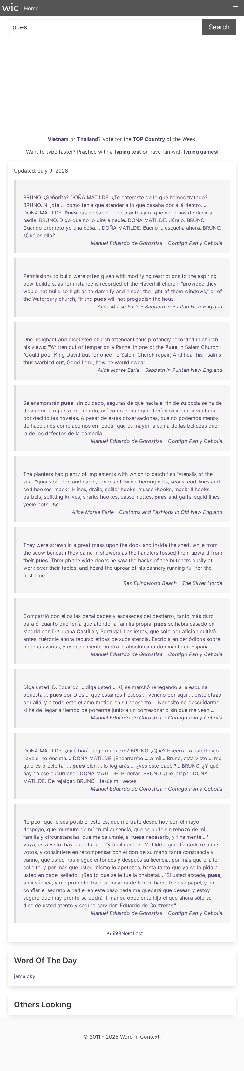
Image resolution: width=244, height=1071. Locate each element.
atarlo (92, 844)
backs (145, 560)
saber (102, 212)
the (192, 276)
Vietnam (58, 139)
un (133, 710)
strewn (58, 545)
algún (170, 844)
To (116, 355)
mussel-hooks (155, 489)
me (192, 710)
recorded (111, 283)
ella (207, 860)
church (170, 283)
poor (46, 355)
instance (83, 283)
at (210, 560)
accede (196, 875)
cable (89, 481)
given (107, 276)
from (212, 545)
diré (101, 220)
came (86, 552)
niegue (84, 860)
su (183, 403)
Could (32, 355)
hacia (151, 403)
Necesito (168, 702)
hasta (149, 867)
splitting (53, 497)
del (76, 410)
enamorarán (45, 403)
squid (200, 497)
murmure (68, 829)
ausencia (120, 829)
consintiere (57, 852)
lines (214, 497)
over (42, 568)
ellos (66, 616)
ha (211, 403)
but (86, 355)
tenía (87, 205)
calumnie (112, 837)
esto (71, 702)
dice (28, 905)
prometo (54, 228)
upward (200, 552)
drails (95, 489)
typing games (200, 151)
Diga (28, 687)
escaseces (129, 616)
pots (42, 504)
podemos (190, 418)
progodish (139, 299)
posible (78, 821)
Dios (78, 695)
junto (118, 710)
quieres (32, 766)
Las (128, 631)
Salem (192, 347)
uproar (122, 568)
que (163, 197)
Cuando (32, 228)
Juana (68, 631)
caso (112, 890)
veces (129, 781)
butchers (180, 560)
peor (36, 821)
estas (114, 418)
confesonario (153, 710)
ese (45, 773)
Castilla (85, 631)
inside (160, 545)
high (75, 291)
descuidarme (203, 702)
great (84, 545)
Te (117, 197)
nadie (29, 220)
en (95, 426)
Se (26, 403)
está (189, 758)
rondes (106, 481)
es (39, 235)
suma (163, 426)
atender (114, 205)
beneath (56, 552)
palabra (119, 882)
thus (141, 339)
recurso (85, 639)
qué (214, 766)
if (81, 299)
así (104, 410)
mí (157, 758)
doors (102, 560)
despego (33, 829)
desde (150, 821)
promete (78, 882)
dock (135, 545)
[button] (235, 8)
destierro (163, 616)
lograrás (119, 766)
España (200, 646)
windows (195, 291)
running (176, 568)
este (154, 766)
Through (61, 560)
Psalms (212, 355)
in (198, 339)
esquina (198, 687)
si (25, 710)
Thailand (87, 139)
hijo (157, 898)
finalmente (188, 837)
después (132, 860)
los (40, 433)
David (73, 355)
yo (69, 228)
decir (202, 212)
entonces (105, 860)
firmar (111, 898)
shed (183, 545)
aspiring (207, 276)
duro (208, 616)
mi (108, 750)
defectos (55, 433)
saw (122, 560)
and (120, 291)
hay (27, 773)
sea (27, 481)
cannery (156, 568)
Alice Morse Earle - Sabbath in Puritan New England (160, 306)
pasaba (155, 205)
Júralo (176, 220)
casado (198, 624)
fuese (137, 837)
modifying (139, 276)
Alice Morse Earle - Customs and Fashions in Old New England (147, 512)
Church (209, 347)
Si (168, 875)
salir (174, 410)
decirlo (41, 418)
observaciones (140, 418)
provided (194, 283)
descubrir (34, 410)
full (190, 568)
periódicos (192, 639)
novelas (68, 418)
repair (163, 355)
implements (102, 474)
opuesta (33, 695)
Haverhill (149, 283)
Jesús (105, 781)
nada (125, 890)
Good (73, 362)
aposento (140, 702)
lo (155, 197)
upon (112, 545)
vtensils (188, 474)
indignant (45, 339)
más (196, 616)
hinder (133, 291)
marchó (141, 687)
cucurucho (63, 773)
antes (135, 212)
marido (89, 410)
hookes (42, 489)
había (181, 624)
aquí (182, 695)
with (121, 276)
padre (119, 750)
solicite (31, 867)
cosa (89, 228)
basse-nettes (136, 497)
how (101, 362)
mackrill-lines (70, 489)
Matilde (153, 844)
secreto (56, 890)
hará (83, 750)
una (77, 228)
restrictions (166, 276)
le (56, 821)
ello (48, 235)
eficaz (102, 639)
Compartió (36, 616)
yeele (29, 504)
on (107, 347)
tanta (175, 852)
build (66, 276)
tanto (183, 616)
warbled (44, 362)
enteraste (132, 197)
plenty (72, 474)
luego (97, 750)
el (161, 403)
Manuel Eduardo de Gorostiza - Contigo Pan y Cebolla (156, 243)
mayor (142, 426)
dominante (169, 646)
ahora (193, 228)
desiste (57, 758)
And (177, 355)
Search (219, 27)
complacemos (74, 426)
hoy (163, 821)
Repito (91, 875)
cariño (30, 860)
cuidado (94, 403)
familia (126, 624)
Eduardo (68, 687)
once (106, 355)
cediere (196, 844)
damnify (104, 291)
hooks (128, 489)
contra (111, 646)
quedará (151, 890)
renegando (164, 687)
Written (58, 347)
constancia (196, 852)
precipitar (53, 766)
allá (179, 205)
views (38, 347)
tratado (196, 197)
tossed (168, 552)
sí (120, 687)
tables (69, 568)
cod (27, 489)
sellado (69, 875)
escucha (175, 228)
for (67, 283)
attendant (123, 339)
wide (87, 560)
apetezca (129, 867)
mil (117, 781)
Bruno (174, 758)
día (182, 844)
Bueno (150, 228)
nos (51, 426)
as (60, 283)
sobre (213, 639)
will (112, 299)
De (169, 773)
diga (91, 687)
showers (110, 552)
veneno (157, 695)
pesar (92, 418)
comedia (91, 433)
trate (135, 821)
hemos (178, 197)
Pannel (124, 347)
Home (31, 8)
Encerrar (177, 750)
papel (167, 766)
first (28, 575)
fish (170, 474)
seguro (31, 898)
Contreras (161, 905)
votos (30, 852)
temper (93, 347)
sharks (90, 497)
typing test (127, 151)
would (30, 291)
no (168, 212)
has (82, 212)
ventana (205, 410)
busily (199, 560)
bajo (213, 750)
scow (38, 552)
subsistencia (134, 639)
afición (190, 631)
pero (121, 212)
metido (104, 702)
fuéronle (49, 639)
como (73, 205)
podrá (95, 898)
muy (57, 898)
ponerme (99, 710)
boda (193, 403)
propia (143, 624)
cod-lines (198, 481)
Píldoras (130, 773)
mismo (102, 867)
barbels (32, 497)
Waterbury (44, 299)
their (28, 560)
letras (140, 631)
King (59, 355)
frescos (132, 695)
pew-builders (39, 283)
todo (58, 702)
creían (132, 410)
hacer (37, 426)
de (149, 197)
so (65, 291)
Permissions (37, 276)
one (143, 347)
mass (98, 545)
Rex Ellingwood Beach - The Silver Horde (172, 583)
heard (96, 568)
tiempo (71, 710)
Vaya (29, 844)
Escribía (161, 639)
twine (129, 481)
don (133, 852)
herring (147, 481)
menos (211, 418)
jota (54, 205)
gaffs (185, 497)
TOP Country (149, 139)
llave (28, 758)
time (39, 575)
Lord (87, 362)
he (110, 362)
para (28, 624)
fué (127, 875)
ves (143, 766)
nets (163, 481)
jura (148, 212)
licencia (160, 860)
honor (144, 882)
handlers (148, 552)
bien (91, 766)
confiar (31, 890)
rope (65, 481)
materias (33, 646)
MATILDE (98, 197)
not (43, 291)
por (170, 205)
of (126, 283)
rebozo (181, 829)
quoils (44, 481)
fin (168, 403)
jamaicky (24, 976)
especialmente (84, 646)
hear (189, 355)
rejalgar (65, 781)
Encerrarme (129, 758)
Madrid (31, 631)
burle (157, 829)
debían (159, 410)
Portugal (110, 631)
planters (43, 474)
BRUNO (32, 197)
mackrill (183, 489)
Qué (30, 235)
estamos (112, 695)
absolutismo (140, 646)
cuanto (49, 624)
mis (215, 844)
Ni (46, 205)
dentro (193, 205)
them (177, 291)
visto (201, 758)
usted (42, 687)
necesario (157, 837)
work (29, 568)
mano (160, 852)
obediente (139, 898)
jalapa (181, 773)
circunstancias (62, 837)
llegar (50, 710)
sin (79, 403)
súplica (43, 882)
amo (89, 702)
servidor (107, 905)
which (136, 474)
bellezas (197, 426)
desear (181, 890)
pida (208, 867)
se (204, 403)
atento (65, 905)
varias (52, 646)
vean (203, 710)
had (59, 474)
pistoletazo (207, 695)
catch (158, 474)
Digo (65, 220)
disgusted (80, 339)
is (96, 283)
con (55, 616)
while (198, 545)
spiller (112, 489)
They (29, 545)
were (79, 276)
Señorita (56, 197)
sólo (165, 631)
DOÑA (77, 197)
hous (167, 299)
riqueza (62, 410)
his (26, 347)
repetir (107, 426)
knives (72, 497)
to (55, 276)
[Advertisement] (122, 87)
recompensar (95, 852)
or (212, 291)
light (157, 291)
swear (138, 362)
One (28, 339)
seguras (116, 403)
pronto (72, 898)
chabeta (148, 875)
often (93, 276)
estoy (203, 890)
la (49, 410)
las (54, 418)
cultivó (208, 631)
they (211, 283)
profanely (159, 339)
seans (177, 481)
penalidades (96, 616)
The (27, 474)
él (38, 624)
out (73, 347)
